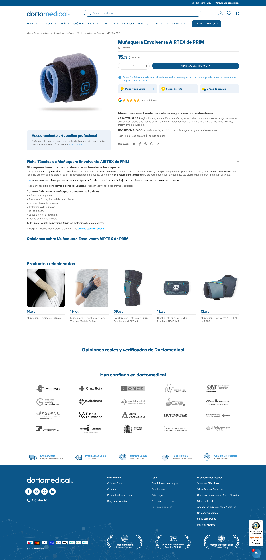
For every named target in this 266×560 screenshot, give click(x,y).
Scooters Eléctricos (208, 483)
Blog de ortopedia (117, 501)
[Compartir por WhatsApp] (152, 144)
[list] (69, 82)
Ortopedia (179, 23)
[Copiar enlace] (157, 144)
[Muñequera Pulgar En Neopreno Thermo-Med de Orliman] (89, 288)
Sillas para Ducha (206, 518)
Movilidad (33, 23)
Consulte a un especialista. (227, 3)
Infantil (110, 23)
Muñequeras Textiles (75, 33)
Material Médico (206, 524)
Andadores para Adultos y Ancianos (216, 506)
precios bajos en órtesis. (91, 228)
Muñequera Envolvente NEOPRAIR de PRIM (219, 320)
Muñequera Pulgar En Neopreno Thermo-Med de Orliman (87, 320)
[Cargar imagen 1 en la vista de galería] (69, 81)
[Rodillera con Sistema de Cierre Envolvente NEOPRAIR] (133, 288)
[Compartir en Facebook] (140, 144)
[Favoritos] (229, 13)
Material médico (205, 23)
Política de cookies (161, 506)
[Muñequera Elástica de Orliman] (46, 288)
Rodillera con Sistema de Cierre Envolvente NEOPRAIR (131, 320)
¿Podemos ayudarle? (201, 3)
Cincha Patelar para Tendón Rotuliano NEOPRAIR (172, 320)
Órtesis (161, 23)
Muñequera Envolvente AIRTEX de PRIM (103, 33)
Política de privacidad (163, 501)
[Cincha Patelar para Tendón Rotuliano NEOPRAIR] (176, 288)
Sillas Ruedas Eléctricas (210, 489)
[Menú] (261, 522)
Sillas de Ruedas (206, 501)
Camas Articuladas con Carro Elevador (218, 495)
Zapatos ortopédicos (136, 23)
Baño (63, 23)
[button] (237, 13)
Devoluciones (159, 489)
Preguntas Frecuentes (119, 495)
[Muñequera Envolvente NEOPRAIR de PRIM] (220, 288)
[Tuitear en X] (134, 144)
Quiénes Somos (116, 483)
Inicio (29, 33)
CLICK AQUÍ (75, 144)
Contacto (39, 500)
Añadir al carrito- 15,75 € (195, 66)
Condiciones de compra (164, 483)
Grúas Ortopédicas (86, 23)
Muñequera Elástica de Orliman (44, 318)
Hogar (50, 23)
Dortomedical (39, 549)
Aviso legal (157, 495)
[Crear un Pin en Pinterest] (146, 144)
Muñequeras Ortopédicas (53, 33)
